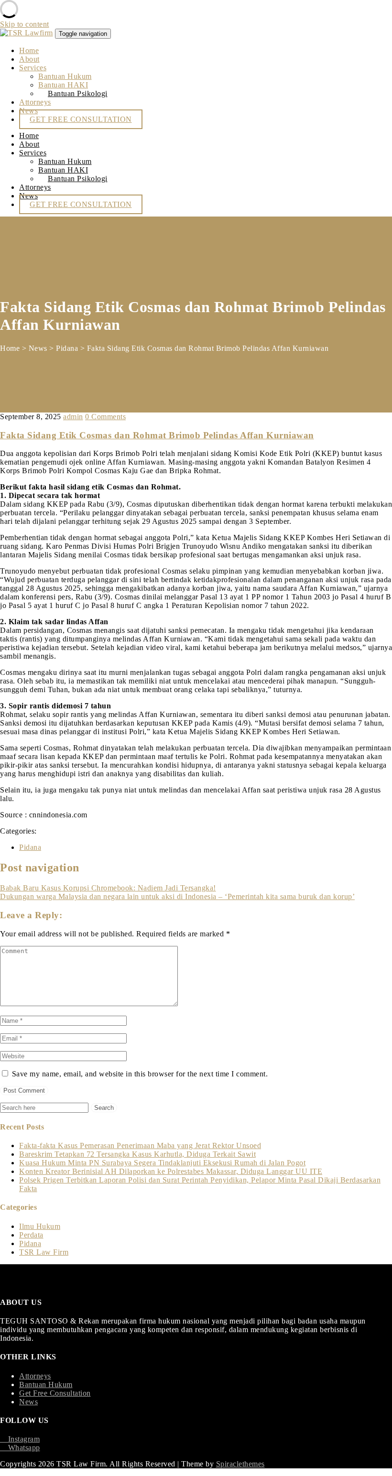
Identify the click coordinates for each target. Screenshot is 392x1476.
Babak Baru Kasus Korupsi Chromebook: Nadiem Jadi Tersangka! (108, 888)
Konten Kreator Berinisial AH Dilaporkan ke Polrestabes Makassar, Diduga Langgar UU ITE (170, 1171)
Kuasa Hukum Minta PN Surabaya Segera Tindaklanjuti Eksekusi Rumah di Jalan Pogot (162, 1163)
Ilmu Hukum (39, 1226)
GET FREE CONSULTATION (81, 119)
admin (73, 416)
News (28, 1402)
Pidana (30, 847)
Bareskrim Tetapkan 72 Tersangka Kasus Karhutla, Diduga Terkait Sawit (137, 1154)
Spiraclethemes (240, 1464)
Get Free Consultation (55, 1393)
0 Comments (105, 416)
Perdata (31, 1235)
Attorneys (35, 102)
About (29, 59)
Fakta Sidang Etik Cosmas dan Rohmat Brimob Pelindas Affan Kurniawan (157, 435)
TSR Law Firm (43, 1252)
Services (32, 68)
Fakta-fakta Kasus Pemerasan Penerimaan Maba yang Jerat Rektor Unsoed (140, 1145)
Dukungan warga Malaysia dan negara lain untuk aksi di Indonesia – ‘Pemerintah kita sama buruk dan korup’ (177, 896)
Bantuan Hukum (65, 76)
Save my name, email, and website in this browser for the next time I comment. (140, 1074)
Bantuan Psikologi (78, 93)
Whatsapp (20, 1447)
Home (29, 50)
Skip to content (24, 24)
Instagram (20, 1439)
